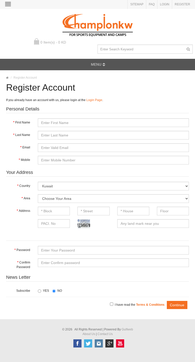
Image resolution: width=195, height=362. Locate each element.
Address (24, 211)
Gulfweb (127, 329)
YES (46, 291)
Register (182, 4)
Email (26, 147)
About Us (89, 334)
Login (164, 4)
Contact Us (105, 334)
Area (27, 198)
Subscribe (23, 291)
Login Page (94, 100)
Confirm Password (23, 265)
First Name (22, 122)
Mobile (25, 160)
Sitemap (136, 4)
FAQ (152, 4)
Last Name (22, 135)
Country (24, 186)
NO (59, 291)
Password (23, 250)
